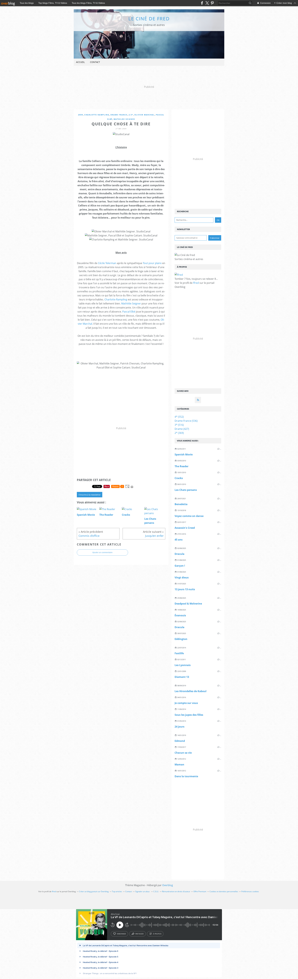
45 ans (179, 539)
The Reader (181, 466)
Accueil (80, 62)
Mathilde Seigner (124, 119)
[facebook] (202, 3)
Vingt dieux (182, 577)
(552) (179, 416)
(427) (182, 429)
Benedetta (181, 504)
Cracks (179, 478)
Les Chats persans (186, 490)
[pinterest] (212, 3)
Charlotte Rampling (96, 115)
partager (139, 934)
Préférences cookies (250, 891)
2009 (80, 115)
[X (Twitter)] (207, 3)
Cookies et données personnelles (224, 891)
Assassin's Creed (185, 527)
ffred (196, 283)
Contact (95, 62)
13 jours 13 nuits (185, 589)
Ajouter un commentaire (102, 552)
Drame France (119, 115)
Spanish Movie (184, 454)
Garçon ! (180, 565)
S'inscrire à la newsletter (90, 494)
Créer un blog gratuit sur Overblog (94, 891)
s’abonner (121, 934)
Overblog (167, 885)
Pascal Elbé (128, 311)
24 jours (179, 726)
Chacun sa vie (183, 752)
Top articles (117, 891)
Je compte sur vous (186, 703)
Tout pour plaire (152, 263)
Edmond (180, 741)
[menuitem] (80, 62)
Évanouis (180, 615)
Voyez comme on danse (189, 516)
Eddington (181, 639)
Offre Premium (199, 891)
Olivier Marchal (144, 115)
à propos (157, 934)
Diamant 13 (182, 677)
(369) (179, 433)
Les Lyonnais (183, 665)
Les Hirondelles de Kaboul (190, 691)
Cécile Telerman (107, 263)
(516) (179, 425)
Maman (179, 764)
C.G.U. (156, 891)
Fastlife (179, 653)
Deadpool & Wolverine (188, 603)
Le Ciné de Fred (149, 18)
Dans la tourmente (186, 776)
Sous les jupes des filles (189, 715)
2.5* (131, 115)
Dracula (179, 554)
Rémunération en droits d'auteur (176, 891)
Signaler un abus (142, 891)
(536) (186, 420)
